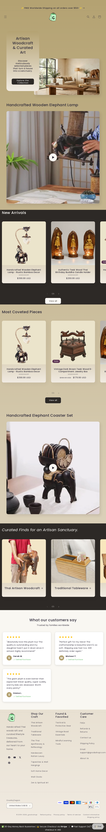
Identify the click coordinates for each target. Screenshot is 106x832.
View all (53, 301)
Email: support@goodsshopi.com (93, 751)
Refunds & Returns (85, 730)
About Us (84, 758)
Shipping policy (93, 817)
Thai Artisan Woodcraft (22, 588)
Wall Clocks (36, 777)
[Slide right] (59, 294)
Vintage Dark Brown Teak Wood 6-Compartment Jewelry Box (73, 370)
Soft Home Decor (39, 771)
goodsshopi (32, 815)
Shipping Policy (87, 743)
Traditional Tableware (71, 588)
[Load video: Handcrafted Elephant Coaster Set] (53, 468)
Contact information (91, 815)
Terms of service (74, 815)
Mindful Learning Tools (64, 742)
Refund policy (45, 815)
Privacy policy (59, 815)
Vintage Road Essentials (62, 733)
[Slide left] (47, 294)
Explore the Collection (23, 81)
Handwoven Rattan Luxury (37, 754)
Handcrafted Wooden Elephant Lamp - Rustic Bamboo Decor (24, 271)
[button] (5, 17)
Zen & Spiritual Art (39, 782)
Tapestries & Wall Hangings (39, 763)
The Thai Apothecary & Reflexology (37, 743)
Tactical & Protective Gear (63, 724)
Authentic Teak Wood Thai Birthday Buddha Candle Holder (73, 271)
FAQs (82, 723)
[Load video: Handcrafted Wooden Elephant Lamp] (53, 157)
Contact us (85, 737)
